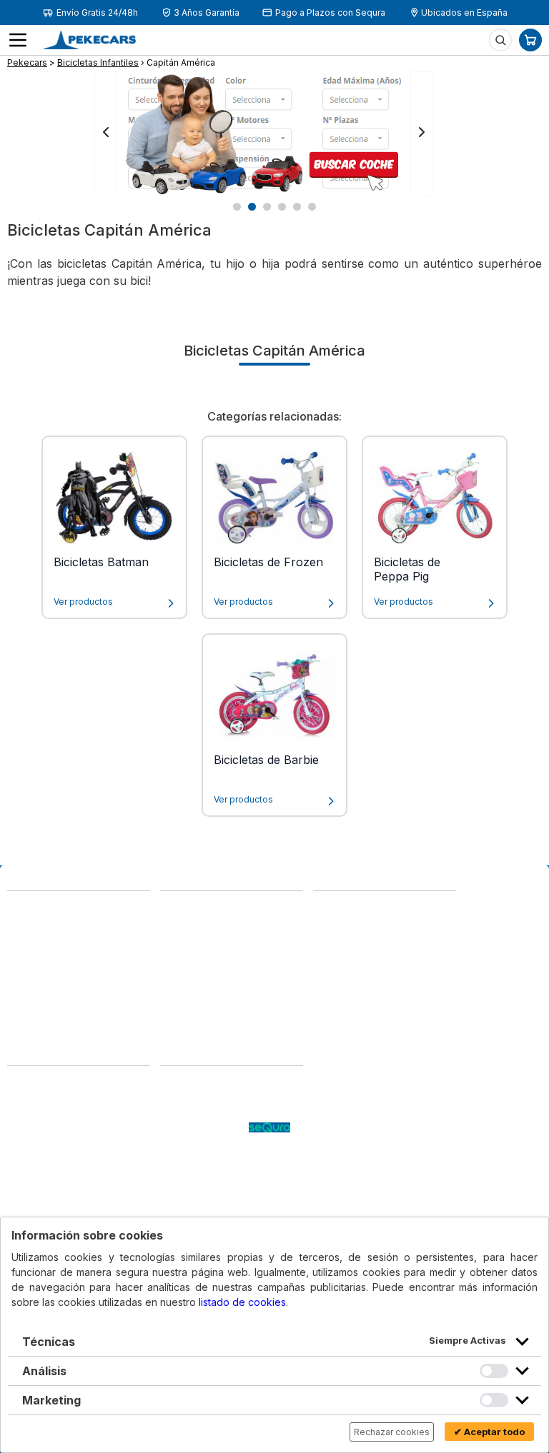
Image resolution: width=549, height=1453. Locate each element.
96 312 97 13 (117, 955)
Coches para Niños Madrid (225, 1155)
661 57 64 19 (118, 970)
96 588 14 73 (193, 908)
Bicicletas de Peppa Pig (407, 569)
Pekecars (27, 62)
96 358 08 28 (41, 955)
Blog (171, 1083)
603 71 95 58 (193, 923)
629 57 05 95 (41, 970)
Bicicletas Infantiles (98, 62)
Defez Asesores (47, 1183)
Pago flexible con (204, 1126)
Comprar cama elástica (217, 1198)
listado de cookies (242, 1302)
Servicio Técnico (201, 1112)
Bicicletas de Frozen (268, 562)
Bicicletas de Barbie (266, 760)
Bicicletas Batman (101, 562)
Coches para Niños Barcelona (207, 1176)
